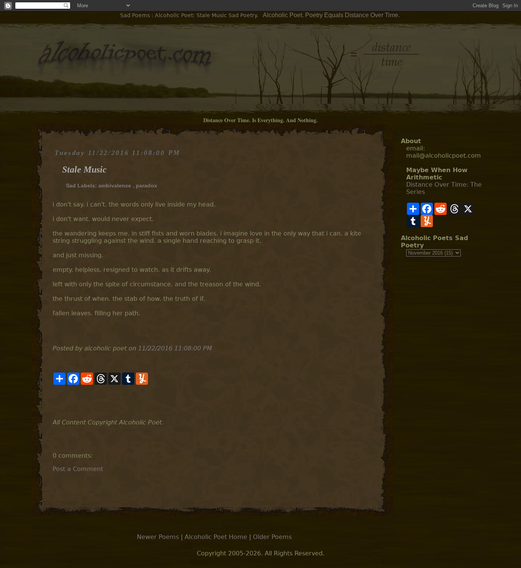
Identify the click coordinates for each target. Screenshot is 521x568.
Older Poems (272, 537)
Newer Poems (158, 537)
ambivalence (114, 185)
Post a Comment (78, 469)
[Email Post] (54, 401)
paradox (146, 185)
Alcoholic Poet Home (216, 537)
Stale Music (84, 169)
